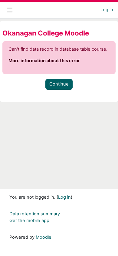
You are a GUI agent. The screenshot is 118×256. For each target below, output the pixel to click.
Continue (59, 84)
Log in (106, 9)
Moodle (43, 237)
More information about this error (44, 60)
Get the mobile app (29, 220)
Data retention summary (34, 214)
